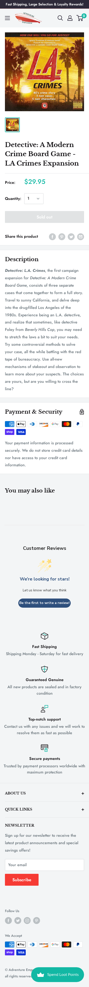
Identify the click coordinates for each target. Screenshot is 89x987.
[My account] (69, 18)
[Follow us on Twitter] (17, 920)
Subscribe (21, 880)
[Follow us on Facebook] (8, 920)
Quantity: (13, 198)
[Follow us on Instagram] (27, 920)
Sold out (44, 217)
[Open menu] (7, 18)
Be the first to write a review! (44, 603)
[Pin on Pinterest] (61, 236)
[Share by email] (80, 236)
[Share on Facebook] (52, 236)
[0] (80, 18)
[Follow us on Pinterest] (36, 920)
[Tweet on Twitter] (71, 236)
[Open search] (60, 18)
